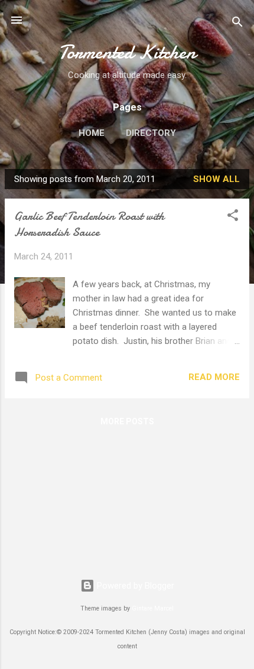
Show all (216, 179)
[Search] (237, 24)
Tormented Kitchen (127, 52)
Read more (214, 377)
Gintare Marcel (153, 608)
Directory (151, 133)
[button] (233, 217)
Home (92, 133)
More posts (127, 421)
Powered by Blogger (134, 585)
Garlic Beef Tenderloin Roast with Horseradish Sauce (89, 224)
